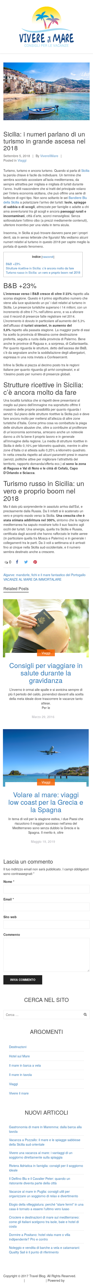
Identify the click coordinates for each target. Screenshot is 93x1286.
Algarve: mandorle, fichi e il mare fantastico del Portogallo (44, 574)
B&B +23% (13, 264)
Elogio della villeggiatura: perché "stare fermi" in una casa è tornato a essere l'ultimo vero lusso (46, 1206)
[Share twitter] (25, 562)
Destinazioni (17, 1046)
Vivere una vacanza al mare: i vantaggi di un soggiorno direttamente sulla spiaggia (40, 1154)
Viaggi (22, 160)
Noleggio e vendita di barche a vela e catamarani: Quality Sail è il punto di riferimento (44, 1249)
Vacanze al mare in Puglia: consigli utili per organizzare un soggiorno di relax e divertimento (43, 1193)
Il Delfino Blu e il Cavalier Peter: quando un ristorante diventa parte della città (39, 1180)
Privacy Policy (13, 1280)
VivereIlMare (49, 155)
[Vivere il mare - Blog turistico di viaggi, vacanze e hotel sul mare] (46, 25)
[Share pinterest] (35, 562)
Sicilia (85, 170)
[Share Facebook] (16, 562)
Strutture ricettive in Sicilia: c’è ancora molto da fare (40, 268)
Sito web (10, 917)
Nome (8, 881)
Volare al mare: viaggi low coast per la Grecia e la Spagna (45, 802)
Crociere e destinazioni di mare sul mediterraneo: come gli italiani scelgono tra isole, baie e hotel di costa (44, 1222)
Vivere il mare (19, 1093)
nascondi (47, 257)
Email (8, 899)
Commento (11, 934)
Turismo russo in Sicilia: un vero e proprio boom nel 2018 (43, 272)
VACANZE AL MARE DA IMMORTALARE (32, 579)
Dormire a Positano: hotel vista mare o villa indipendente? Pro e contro (39, 1236)
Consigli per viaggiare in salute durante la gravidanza (46, 672)
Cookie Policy (35, 1280)
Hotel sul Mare (19, 1056)
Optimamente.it (76, 1280)
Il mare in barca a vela (25, 1065)
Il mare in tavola (20, 1074)
